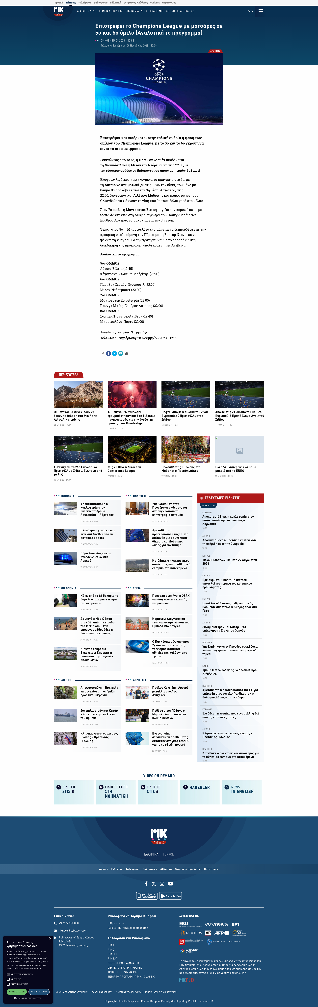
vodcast (155, 2)
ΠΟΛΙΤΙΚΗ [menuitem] (117, 11)
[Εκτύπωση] (126, 353)
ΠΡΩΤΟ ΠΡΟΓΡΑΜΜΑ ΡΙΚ (123, 963)
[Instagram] (162, 884)
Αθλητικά (166, 869)
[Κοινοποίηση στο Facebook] (108, 353)
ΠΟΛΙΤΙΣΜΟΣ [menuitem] (157, 11)
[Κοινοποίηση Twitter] (114, 353)
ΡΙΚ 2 (111, 950)
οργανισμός (169, 2)
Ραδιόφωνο (150, 869)
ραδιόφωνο (100, 2)
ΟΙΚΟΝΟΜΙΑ (68, 588)
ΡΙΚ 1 (111, 945)
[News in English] (242, 792)
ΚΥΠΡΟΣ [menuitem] (92, 11)
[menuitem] (192, 11)
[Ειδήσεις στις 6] (158, 792)
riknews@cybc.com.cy (72, 931)
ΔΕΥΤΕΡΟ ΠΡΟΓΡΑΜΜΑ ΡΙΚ (125, 968)
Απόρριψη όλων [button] (39, 991)
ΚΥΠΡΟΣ (206, 556)
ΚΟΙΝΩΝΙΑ (67, 496)
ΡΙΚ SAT (112, 959)
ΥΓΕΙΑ (137, 588)
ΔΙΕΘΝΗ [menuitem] (170, 11)
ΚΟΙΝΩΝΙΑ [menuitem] (104, 11)
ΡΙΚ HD (112, 954)
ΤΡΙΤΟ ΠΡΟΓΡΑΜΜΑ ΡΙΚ (123, 972)
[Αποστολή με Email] (120, 353)
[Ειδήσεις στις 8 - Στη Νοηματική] (116, 792)
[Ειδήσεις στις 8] (74, 792)
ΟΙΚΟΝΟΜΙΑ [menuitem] (132, 11)
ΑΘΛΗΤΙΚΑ (215, 51)
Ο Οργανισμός (116, 923)
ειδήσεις (71, 2)
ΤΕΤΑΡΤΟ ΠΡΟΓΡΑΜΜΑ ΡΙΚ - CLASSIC (131, 977)
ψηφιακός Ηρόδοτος (136, 2)
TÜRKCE (168, 854)
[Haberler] (200, 792)
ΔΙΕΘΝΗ (66, 680)
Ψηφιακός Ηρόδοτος (188, 869)
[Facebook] (146, 884)
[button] (8, 974)
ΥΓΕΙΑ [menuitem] (144, 11)
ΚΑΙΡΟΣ (206, 666)
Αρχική (103, 869)
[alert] (28, 970)
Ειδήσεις (116, 869)
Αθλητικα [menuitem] (183, 11)
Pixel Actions (196, 1001)
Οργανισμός (211, 869)
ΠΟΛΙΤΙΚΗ (139, 496)
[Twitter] (154, 884)
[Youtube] (171, 884)
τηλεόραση (85, 2)
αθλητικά (115, 2)
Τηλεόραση (132, 869)
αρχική (59, 2)
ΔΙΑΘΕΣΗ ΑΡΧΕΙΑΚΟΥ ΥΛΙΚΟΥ (128, 992)
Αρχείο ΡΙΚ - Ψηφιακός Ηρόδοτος (128, 928)
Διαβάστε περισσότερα (31, 968)
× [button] (50, 938)
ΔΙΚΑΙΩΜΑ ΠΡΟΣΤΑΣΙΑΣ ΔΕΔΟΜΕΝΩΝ (71, 992)
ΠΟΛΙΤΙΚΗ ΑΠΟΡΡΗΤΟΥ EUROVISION (160, 992)
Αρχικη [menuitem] (81, 11)
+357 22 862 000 (69, 923)
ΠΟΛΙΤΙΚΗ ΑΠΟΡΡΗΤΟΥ (102, 992)
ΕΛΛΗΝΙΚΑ (151, 854)
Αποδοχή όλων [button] (17, 991)
